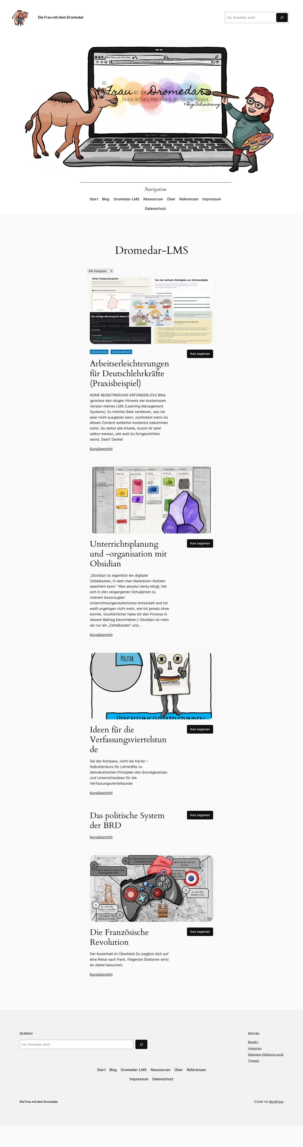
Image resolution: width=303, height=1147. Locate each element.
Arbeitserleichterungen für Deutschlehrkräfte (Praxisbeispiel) (129, 374)
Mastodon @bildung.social (265, 1054)
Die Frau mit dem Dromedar (61, 17)
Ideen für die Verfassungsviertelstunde (128, 740)
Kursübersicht (101, 449)
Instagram (255, 1048)
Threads (253, 1060)
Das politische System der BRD (127, 821)
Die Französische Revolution (119, 937)
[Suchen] (282, 17)
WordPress (276, 1101)
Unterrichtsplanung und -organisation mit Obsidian (128, 554)
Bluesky (253, 1042)
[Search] (141, 1044)
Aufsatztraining (99, 351)
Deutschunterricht (121, 351)
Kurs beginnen (200, 353)
